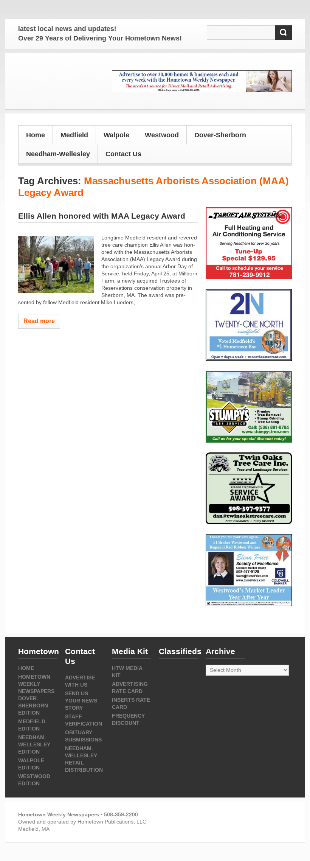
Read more (39, 321)
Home (35, 135)
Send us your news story (81, 700)
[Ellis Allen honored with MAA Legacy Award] (56, 264)
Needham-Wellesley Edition (34, 744)
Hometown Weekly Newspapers (36, 684)
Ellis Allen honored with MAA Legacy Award (101, 215)
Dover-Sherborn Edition (33, 705)
